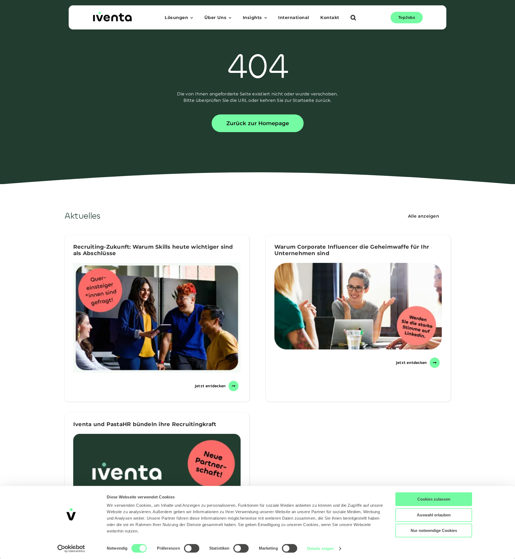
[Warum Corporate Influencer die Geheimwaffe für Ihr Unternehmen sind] (358, 306)
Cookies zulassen (433, 499)
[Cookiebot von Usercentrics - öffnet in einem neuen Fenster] (71, 549)
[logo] (112, 13)
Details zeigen (320, 548)
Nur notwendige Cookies (434, 530)
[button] (353, 18)
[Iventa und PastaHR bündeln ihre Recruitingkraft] (157, 485)
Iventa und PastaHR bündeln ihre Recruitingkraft (144, 424)
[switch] (191, 548)
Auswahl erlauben (434, 515)
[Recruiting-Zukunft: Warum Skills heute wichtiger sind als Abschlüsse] (157, 318)
